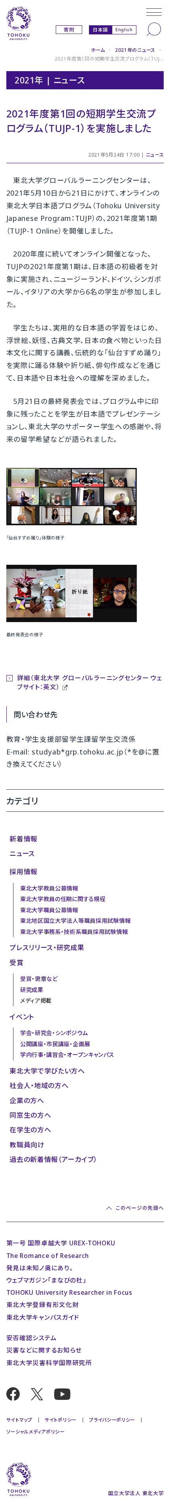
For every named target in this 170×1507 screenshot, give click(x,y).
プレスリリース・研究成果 (47, 947)
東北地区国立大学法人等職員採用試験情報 (75, 920)
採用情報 (23, 871)
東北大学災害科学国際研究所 (49, 1362)
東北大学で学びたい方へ (47, 1070)
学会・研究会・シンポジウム (54, 1033)
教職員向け (27, 1144)
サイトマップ (19, 1419)
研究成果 (31, 990)
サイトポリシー (61, 1419)
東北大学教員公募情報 (49, 888)
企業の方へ (26, 1100)
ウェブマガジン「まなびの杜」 (46, 1280)
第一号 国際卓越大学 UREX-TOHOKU (60, 1243)
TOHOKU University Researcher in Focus (69, 1292)
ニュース (155, 154)
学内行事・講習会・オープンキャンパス (67, 1054)
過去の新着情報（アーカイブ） (53, 1159)
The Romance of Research (47, 1255)
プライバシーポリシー (112, 1419)
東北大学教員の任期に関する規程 (63, 899)
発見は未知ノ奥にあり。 (39, 1268)
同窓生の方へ (30, 1115)
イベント (21, 1016)
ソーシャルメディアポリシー (35, 1431)
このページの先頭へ (140, 1208)
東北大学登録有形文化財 (42, 1304)
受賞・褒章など (39, 979)
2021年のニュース (135, 50)
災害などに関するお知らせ (44, 1350)
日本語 (100, 29)
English (124, 29)
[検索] (154, 29)
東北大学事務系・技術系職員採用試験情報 (74, 932)
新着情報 (23, 838)
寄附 (69, 29)
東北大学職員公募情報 (49, 910)
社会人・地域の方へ (38, 1085)
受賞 (16, 962)
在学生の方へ (30, 1129)
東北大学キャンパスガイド (43, 1317)
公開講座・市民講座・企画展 (55, 1044)
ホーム (98, 50)
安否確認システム (31, 1337)
